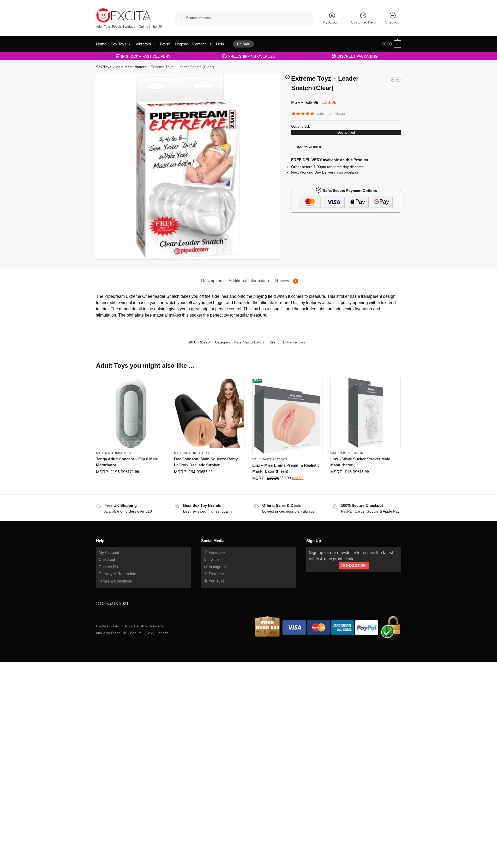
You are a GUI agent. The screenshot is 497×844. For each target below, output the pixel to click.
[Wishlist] (158, 385)
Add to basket (130, 483)
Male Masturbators (130, 67)
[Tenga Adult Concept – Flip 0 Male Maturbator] (131, 413)
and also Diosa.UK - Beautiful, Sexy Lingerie (132, 633)
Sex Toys (103, 67)
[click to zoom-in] (187, 167)
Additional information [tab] (249, 280)
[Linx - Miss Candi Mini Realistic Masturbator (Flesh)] (398, 79)
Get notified (346, 132)
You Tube (216, 581)
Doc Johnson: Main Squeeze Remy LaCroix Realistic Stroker (206, 462)
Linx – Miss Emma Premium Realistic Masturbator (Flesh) (286, 468)
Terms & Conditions (115, 581)
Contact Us (108, 566)
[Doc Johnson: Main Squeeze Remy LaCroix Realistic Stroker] (209, 413)
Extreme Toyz (294, 342)
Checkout (392, 22)
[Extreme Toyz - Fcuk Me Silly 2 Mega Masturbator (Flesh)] (393, 79)
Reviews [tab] (285, 280)
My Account (332, 22)
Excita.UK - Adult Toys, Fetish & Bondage (130, 626)
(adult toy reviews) (331, 113)
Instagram (217, 566)
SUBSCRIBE (353, 565)
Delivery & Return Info (117, 574)
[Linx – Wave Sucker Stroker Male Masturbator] (365, 413)
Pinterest (216, 574)
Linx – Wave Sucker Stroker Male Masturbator (360, 462)
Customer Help (363, 22)
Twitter (214, 559)
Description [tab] (211, 280)
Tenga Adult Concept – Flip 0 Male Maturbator (127, 462)
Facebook (217, 552)
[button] (391, 44)
